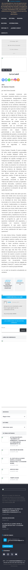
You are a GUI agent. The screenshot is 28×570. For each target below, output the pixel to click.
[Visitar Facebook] (4, 554)
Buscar (3, 327)
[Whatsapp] (9, 80)
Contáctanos (8, 546)
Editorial (12, 18)
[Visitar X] (12, 554)
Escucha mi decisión (16, 450)
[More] (18, 80)
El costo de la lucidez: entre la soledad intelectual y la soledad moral (18, 460)
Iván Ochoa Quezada (14, 45)
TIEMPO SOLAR (14, 478)
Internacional (13, 23)
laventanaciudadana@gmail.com (16, 541)
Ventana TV (4, 28)
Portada (4, 18)
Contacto (4, 33)
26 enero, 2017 (15, 302)
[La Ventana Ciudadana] (14, 1)
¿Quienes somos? (16, 28)
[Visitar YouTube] (16, 554)
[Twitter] (6, 80)
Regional (20, 18)
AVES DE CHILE (14, 469)
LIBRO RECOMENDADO (9, 337)
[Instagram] (15, 80)
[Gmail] (12, 80)
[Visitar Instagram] (8, 554)
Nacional (4, 23)
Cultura (16, 49)
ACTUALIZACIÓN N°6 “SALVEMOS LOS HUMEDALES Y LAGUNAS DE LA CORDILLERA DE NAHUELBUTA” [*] (18, 440)
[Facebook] (3, 80)
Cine (12, 49)
